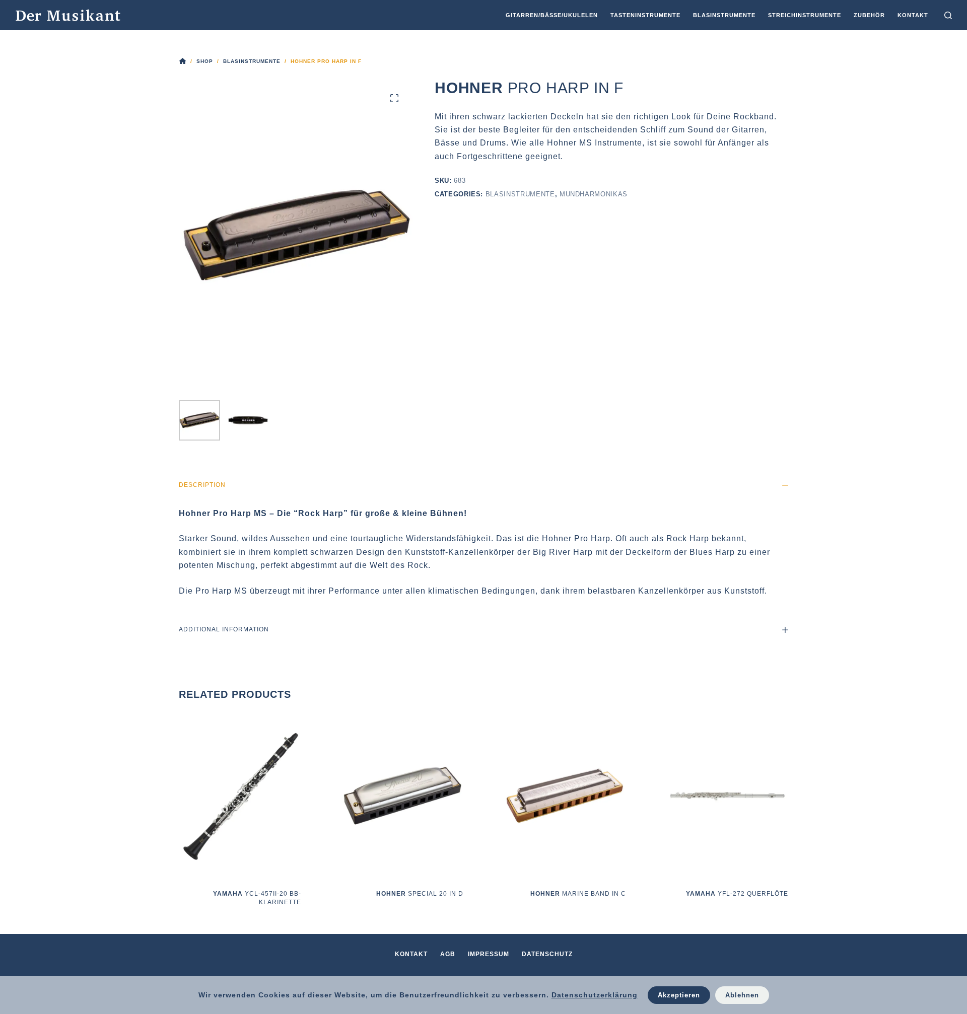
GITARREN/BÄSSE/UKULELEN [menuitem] (552, 15)
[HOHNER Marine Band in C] (565, 795)
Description (202, 484)
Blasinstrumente (520, 194)
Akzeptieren (679, 995)
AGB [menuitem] (447, 954)
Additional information (224, 629)
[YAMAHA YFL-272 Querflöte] (727, 795)
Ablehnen (742, 995)
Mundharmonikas (594, 194)
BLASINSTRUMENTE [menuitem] (724, 15)
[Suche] (948, 15)
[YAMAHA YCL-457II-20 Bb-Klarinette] (240, 795)
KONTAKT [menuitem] (912, 15)
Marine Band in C (578, 893)
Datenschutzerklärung (594, 995)
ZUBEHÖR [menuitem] (869, 15)
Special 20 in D (419, 893)
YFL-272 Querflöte (737, 893)
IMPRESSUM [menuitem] (488, 954)
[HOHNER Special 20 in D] (402, 795)
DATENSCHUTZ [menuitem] (547, 954)
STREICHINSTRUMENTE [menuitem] (804, 15)
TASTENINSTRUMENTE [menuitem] (645, 15)
